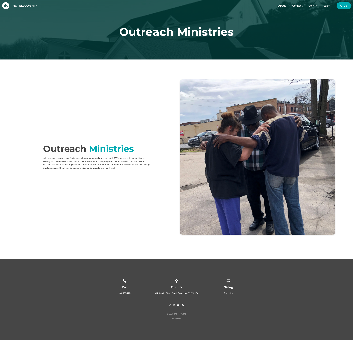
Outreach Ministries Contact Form (86, 168)
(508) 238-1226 (124, 293)
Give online (228, 293)
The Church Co (176, 319)
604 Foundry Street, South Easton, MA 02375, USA (176, 293)
